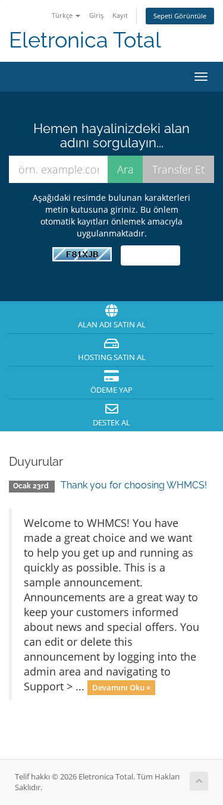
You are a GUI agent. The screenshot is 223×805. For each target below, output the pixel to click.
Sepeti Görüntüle (179, 15)
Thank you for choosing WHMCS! (134, 485)
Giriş (96, 15)
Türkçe (63, 15)
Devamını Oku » (121, 687)
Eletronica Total (85, 40)
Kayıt (120, 15)
